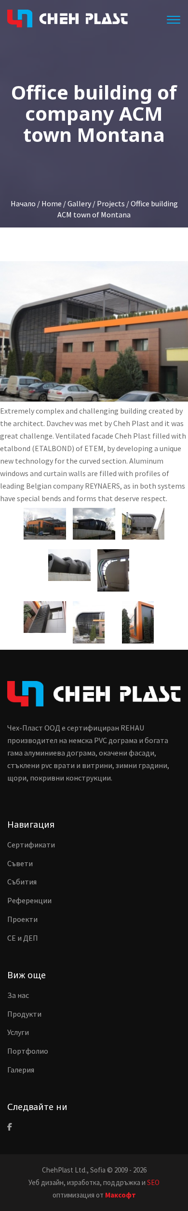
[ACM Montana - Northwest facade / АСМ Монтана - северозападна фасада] (69, 565)
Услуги (18, 1032)
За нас (18, 995)
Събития (22, 881)
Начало (23, 203)
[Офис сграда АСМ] (94, 331)
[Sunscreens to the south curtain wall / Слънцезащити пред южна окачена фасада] (89, 622)
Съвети (20, 863)
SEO (153, 1182)
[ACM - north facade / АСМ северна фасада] (94, 524)
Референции (29, 900)
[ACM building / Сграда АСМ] (45, 524)
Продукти (24, 1014)
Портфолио (27, 1051)
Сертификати (31, 844)
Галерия (20, 1069)
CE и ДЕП (22, 938)
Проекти (22, 919)
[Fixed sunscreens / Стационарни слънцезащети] (45, 617)
